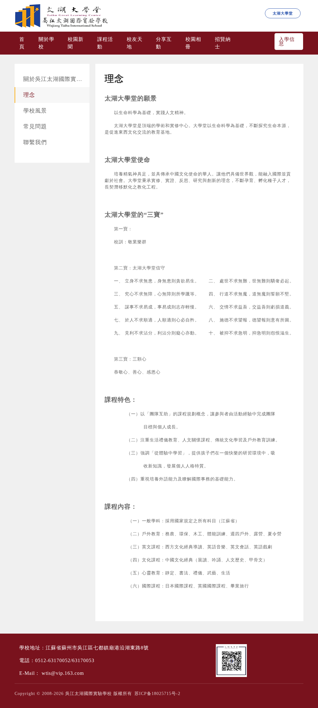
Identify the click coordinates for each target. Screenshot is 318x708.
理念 (29, 95)
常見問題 (35, 126)
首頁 (22, 43)
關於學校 (46, 43)
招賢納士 (223, 43)
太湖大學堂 (283, 13)
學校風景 (35, 111)
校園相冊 (193, 43)
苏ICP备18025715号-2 (157, 693)
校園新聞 (76, 43)
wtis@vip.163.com (63, 673)
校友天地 (135, 43)
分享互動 (164, 43)
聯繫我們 (35, 142)
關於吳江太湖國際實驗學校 (56, 79)
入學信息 (287, 41)
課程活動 (105, 43)
